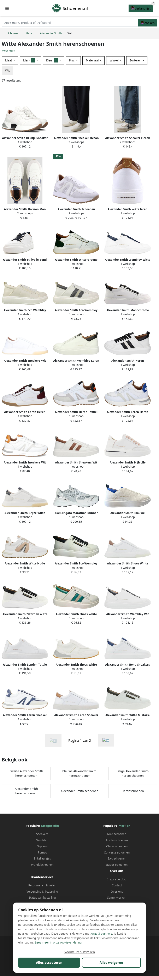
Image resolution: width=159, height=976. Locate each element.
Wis (7, 70)
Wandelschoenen (42, 865)
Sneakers (42, 834)
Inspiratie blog (116, 879)
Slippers (42, 846)
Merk (28, 60)
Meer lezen (8, 50)
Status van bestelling (42, 897)
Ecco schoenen (116, 858)
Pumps (42, 852)
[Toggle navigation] (7, 8)
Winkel (114, 60)
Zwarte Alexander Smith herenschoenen (26, 773)
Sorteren (136, 60)
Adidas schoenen (117, 840)
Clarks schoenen (117, 846)
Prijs (72, 60)
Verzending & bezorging (42, 891)
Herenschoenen (133, 791)
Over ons (117, 891)
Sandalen (42, 840)
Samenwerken (116, 897)
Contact (117, 885)
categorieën (50, 826)
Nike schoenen (116, 834)
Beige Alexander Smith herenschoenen (133, 773)
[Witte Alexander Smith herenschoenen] (106, 740)
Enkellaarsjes (42, 858)
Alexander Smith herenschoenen (26, 791)
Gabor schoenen (117, 865)
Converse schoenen (117, 852)
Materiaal (92, 60)
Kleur (51, 60)
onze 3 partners (101, 933)
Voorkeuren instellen (79, 952)
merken (124, 826)
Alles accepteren (49, 962)
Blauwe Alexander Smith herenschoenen (79, 773)
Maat (9, 60)
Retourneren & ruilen (42, 885)
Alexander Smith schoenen (79, 791)
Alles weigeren (111, 962)
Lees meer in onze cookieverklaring (58, 942)
